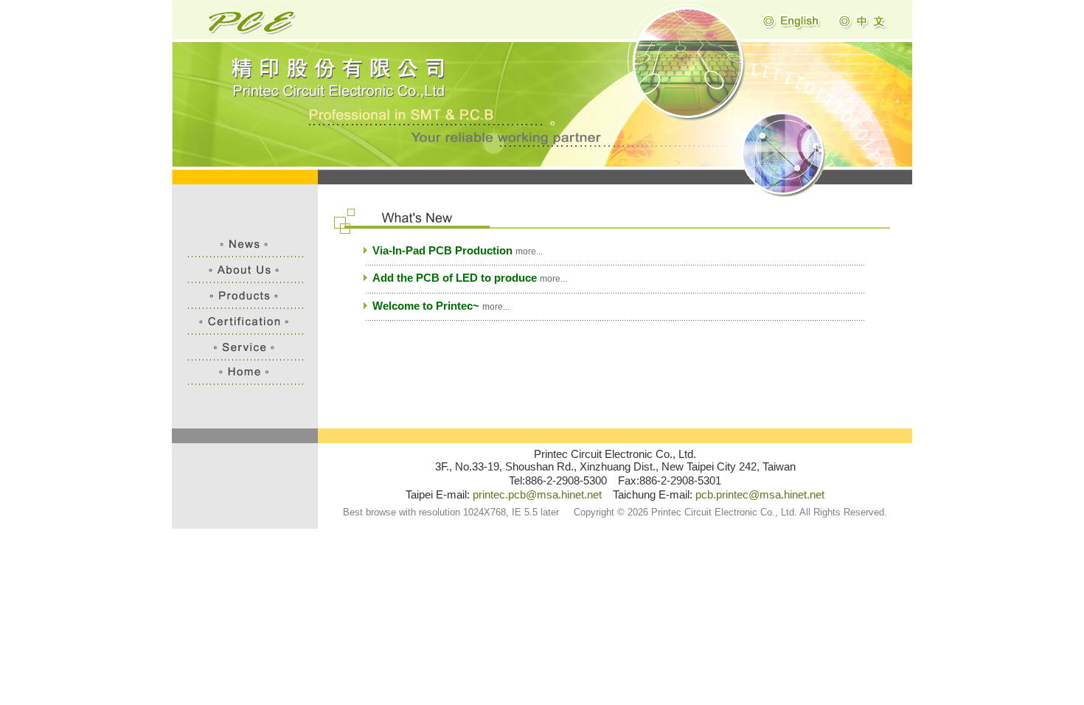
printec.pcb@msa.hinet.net (537, 495)
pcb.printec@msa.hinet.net (759, 495)
